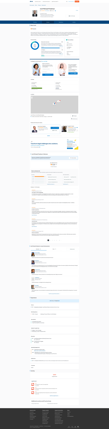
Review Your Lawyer (32, 413)
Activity (74, 22)
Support (68, 414)
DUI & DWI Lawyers (57, 416)
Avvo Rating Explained (70, 416)
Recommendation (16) (67, 179)
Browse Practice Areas (33, 416)
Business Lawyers (57, 413)
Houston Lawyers (44, 416)
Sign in (77, 1)
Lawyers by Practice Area (46, 1)
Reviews (47, 22)
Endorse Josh (72, 249)
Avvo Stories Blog (32, 417)
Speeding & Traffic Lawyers (58, 423)
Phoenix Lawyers (44, 420)
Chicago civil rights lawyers (35, 403)
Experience (61, 22)
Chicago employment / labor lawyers (52, 403)
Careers (68, 413)
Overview (35, 22)
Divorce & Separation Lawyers (59, 420)
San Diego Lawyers (45, 423)
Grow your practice (71, 1)
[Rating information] (55, 10)
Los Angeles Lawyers (45, 413)
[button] (54, 104)
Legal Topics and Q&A (55, 1)
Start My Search (48, 74)
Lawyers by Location (37, 1)
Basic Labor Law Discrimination (39, 350)
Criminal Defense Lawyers (58, 414)
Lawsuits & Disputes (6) (52, 179)
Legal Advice (31, 414)
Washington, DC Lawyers (45, 417)
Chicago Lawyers (44, 414)
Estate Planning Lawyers (58, 417)
